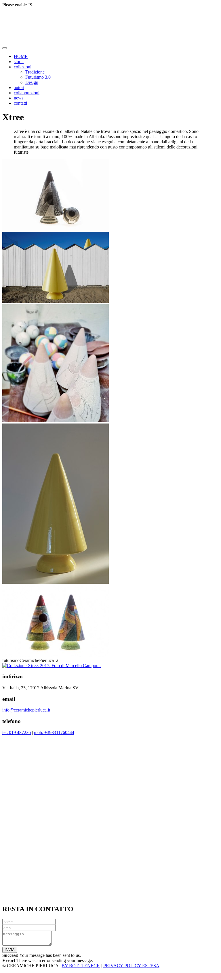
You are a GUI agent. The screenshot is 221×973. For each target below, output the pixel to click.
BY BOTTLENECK (81, 965)
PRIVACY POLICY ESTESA (131, 965)
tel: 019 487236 (16, 732)
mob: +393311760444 (54, 732)
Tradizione (35, 71)
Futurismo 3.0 (38, 77)
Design (31, 82)
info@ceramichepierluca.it (26, 709)
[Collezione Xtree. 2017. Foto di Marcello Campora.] (55, 229)
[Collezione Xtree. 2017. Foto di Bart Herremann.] (55, 301)
